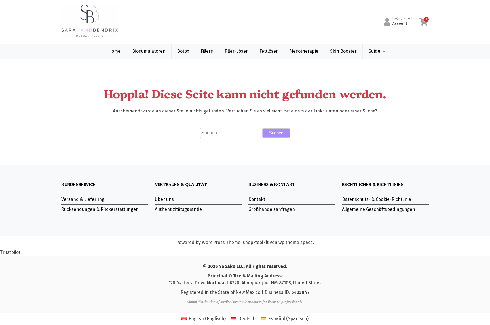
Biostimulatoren (149, 51)
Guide (374, 51)
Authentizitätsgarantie (178, 209)
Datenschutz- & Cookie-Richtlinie (376, 199)
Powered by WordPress (200, 242)
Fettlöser (268, 51)
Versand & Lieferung (82, 199)
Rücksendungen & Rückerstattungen (100, 209)
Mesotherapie (304, 51)
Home (114, 51)
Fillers (207, 51)
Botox (183, 51)
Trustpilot (10, 252)
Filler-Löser (236, 51)
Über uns (164, 199)
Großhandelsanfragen (271, 209)
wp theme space (295, 242)
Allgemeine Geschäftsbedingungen (378, 209)
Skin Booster (343, 51)
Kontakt (256, 199)
